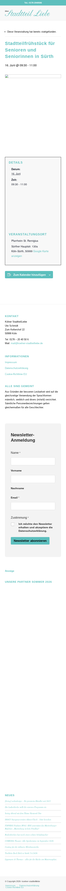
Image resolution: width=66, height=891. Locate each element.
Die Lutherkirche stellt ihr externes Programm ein (25, 807)
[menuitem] (10, 885)
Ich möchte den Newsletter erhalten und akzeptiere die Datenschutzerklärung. (36, 527)
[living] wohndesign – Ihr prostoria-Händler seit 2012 (28, 801)
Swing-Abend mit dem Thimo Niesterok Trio (23, 813)
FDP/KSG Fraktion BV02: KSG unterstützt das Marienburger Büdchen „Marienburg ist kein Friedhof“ (30, 827)
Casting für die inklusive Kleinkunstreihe (22, 846)
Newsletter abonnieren (30, 541)
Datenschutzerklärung (16, 368)
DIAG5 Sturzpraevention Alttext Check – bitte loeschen (28, 819)
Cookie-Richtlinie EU (16, 374)
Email (15, 497)
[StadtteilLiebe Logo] (27, 13)
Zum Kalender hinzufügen (29, 274)
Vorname (16, 470)
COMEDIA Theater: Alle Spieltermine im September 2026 (29, 840)
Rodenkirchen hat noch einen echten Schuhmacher (26, 834)
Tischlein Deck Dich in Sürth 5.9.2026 (21, 853)
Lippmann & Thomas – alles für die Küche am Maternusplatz (30, 859)
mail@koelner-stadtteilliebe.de (27, 343)
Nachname (17, 488)
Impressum (11, 362)
